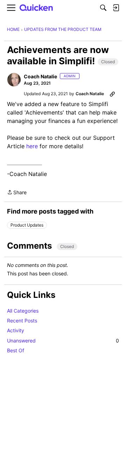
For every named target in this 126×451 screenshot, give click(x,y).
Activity (15, 330)
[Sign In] (116, 7)
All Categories (22, 311)
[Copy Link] (112, 94)
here (32, 146)
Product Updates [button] (26, 225)
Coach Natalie (40, 76)
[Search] (103, 7)
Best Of (15, 350)
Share (17, 192)
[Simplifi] (36, 8)
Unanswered (63, 341)
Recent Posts (22, 320)
